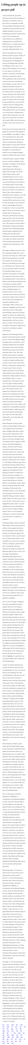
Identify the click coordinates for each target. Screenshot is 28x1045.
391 (7, 1028)
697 (16, 1039)
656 (16, 1041)
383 (7, 1041)
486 (3, 1033)
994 (20, 1041)
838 (3, 1039)
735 (21, 1035)
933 (8, 1030)
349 (8, 1043)
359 (20, 1028)
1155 (20, 1039)
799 (17, 1030)
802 (13, 1037)
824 (22, 1037)
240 (15, 1033)
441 (20, 1026)
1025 (12, 1030)
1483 (8, 1035)
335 (3, 1026)
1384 (8, 1026)
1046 (4, 1030)
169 (3, 1041)
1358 (19, 1033)
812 (3, 1024)
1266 (8, 1037)
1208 (17, 1037)
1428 (12, 1024)
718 (25, 1026)
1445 (12, 1043)
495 (7, 1033)
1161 (16, 1026)
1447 (4, 1043)
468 (7, 1039)
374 (16, 1028)
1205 (21, 1024)
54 (24, 1039)
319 (17, 1035)
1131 (8, 1024)
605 (3, 1035)
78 (12, 1026)
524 (23, 1033)
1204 (12, 1028)
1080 (12, 1035)
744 (12, 1041)
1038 (4, 1037)
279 (3, 1028)
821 (17, 1024)
